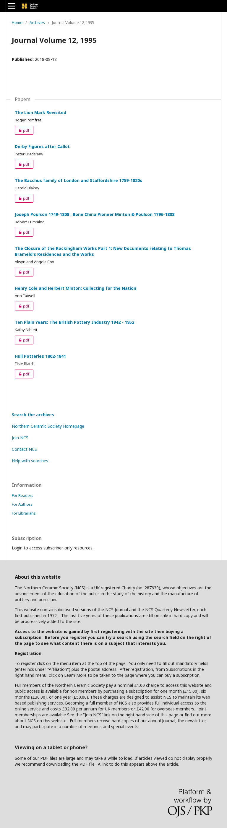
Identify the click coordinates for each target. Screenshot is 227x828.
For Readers (22, 495)
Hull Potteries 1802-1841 (40, 356)
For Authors (22, 504)
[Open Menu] (12, 6)
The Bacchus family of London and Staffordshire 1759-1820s (78, 180)
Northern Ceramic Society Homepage (48, 426)
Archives (37, 22)
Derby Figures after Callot (42, 146)
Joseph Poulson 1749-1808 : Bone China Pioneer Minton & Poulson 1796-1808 (94, 214)
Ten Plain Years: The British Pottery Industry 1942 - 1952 (74, 322)
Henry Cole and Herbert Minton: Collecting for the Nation (75, 288)
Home (17, 22)
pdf (22, 130)
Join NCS (20, 437)
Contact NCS (24, 449)
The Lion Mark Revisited (40, 112)
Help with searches (30, 460)
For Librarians (24, 513)
